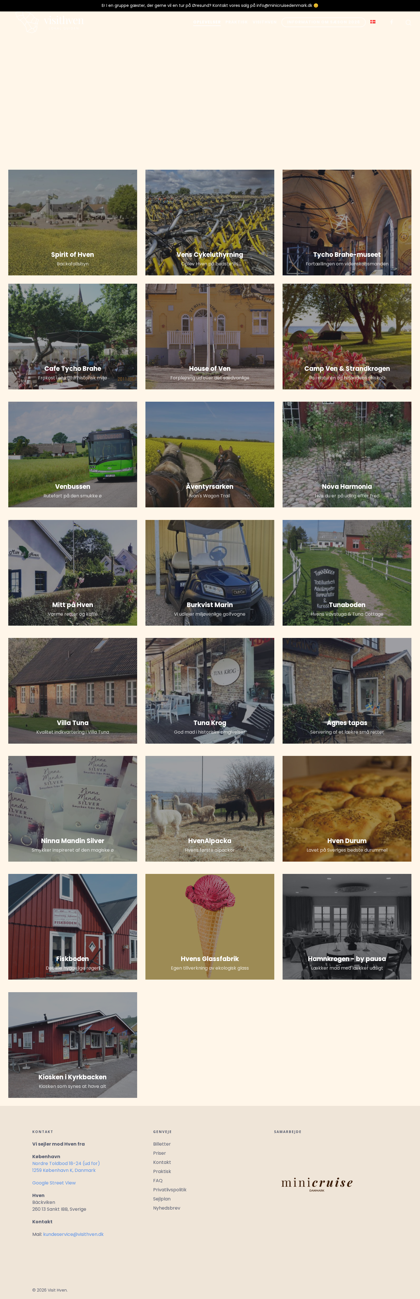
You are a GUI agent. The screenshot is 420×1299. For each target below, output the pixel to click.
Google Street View (54, 1183)
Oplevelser (207, 22)
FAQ (158, 1180)
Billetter (162, 1144)
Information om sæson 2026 (323, 22)
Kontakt (162, 1162)
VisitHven (265, 22)
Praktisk (236, 22)
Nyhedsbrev (166, 1208)
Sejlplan (162, 1199)
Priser (159, 1153)
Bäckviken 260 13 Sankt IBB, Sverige (59, 1205)
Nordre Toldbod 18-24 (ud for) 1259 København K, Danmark (66, 1167)
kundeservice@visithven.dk (73, 1234)
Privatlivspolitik (170, 1189)
